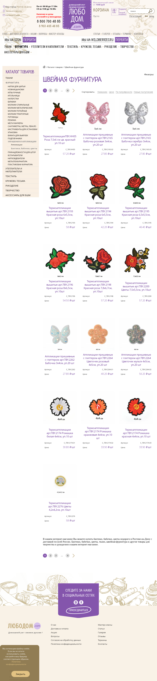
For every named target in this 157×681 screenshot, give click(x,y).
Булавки (12, 101)
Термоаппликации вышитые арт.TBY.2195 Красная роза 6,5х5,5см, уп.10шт (136, 213)
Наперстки (13, 98)
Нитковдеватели (16, 158)
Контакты (138, 33)
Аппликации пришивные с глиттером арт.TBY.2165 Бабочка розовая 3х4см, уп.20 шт (98, 139)
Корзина (101, 10)
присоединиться (78, 610)
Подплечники (15, 138)
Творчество (127, 46)
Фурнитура (21, 46)
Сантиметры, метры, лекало (22, 126)
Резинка (12, 120)
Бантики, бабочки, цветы (24, 148)
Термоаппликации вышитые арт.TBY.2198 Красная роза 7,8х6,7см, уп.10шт (98, 286)
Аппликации (16, 144)
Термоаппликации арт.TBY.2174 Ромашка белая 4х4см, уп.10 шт (60, 433)
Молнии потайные (17, 111)
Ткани (8, 46)
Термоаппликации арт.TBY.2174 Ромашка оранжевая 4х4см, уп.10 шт (98, 433)
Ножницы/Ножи (16, 89)
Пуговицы (13, 117)
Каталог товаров (55, 67)
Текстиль (72, 46)
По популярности (124, 92)
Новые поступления (143, 92)
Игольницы (14, 95)
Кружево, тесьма (91, 46)
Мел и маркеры (15, 123)
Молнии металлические (20, 108)
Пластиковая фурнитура (20, 164)
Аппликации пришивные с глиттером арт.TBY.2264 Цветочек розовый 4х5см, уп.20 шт (98, 359)
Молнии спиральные (18, 105)
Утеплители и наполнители (47, 46)
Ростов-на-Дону (24, 6)
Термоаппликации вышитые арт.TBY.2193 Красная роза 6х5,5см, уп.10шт (59, 213)
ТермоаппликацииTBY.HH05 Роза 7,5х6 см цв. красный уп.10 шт (59, 140)
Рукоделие (110, 46)
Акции (34, 33)
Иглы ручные (14, 92)
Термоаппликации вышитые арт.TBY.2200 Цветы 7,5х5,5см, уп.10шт (136, 286)
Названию (102, 92)
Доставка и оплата (19, 33)
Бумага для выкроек (18, 135)
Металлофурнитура (17, 161)
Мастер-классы (56, 33)
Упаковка (12, 132)
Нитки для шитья (16, 86)
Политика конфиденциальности (66, 644)
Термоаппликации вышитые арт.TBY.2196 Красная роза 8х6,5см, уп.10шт (59, 286)
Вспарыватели (15, 155)
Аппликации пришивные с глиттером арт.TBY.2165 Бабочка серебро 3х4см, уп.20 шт (136, 139)
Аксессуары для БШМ (16, 52)
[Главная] (44, 67)
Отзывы (116, 33)
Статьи (97, 33)
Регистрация (135, 16)
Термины (127, 33)
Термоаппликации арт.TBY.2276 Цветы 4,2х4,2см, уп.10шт (59, 506)
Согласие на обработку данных (66, 640)
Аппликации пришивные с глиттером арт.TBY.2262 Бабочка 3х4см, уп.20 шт (60, 360)
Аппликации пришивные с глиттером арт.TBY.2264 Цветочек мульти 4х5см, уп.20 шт (136, 359)
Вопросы (43, 33)
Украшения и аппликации (22, 141)
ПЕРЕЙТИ (29, 40)
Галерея (106, 33)
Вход (151, 16)
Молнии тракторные (18, 114)
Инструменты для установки (22, 129)
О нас (5, 33)
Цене (111, 92)
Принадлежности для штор (22, 152)
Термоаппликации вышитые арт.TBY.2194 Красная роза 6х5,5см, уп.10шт (98, 213)
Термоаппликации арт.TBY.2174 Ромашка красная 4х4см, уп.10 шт (136, 433)
